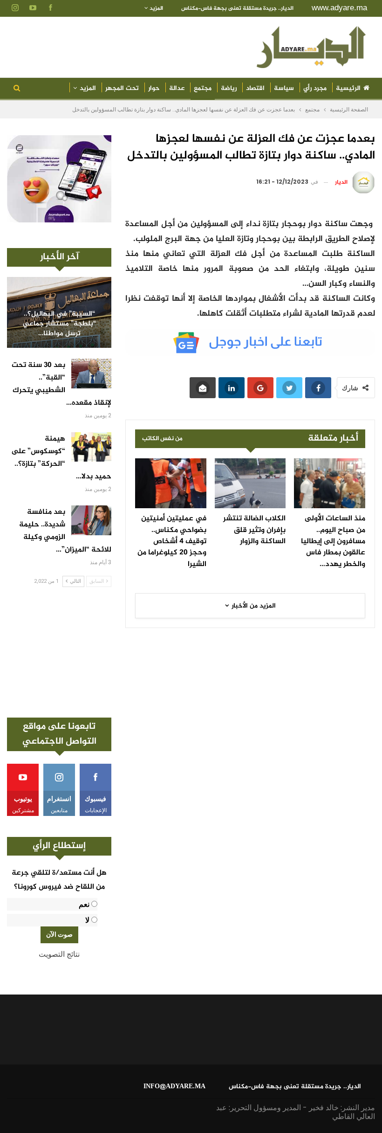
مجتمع (202, 88)
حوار (154, 88)
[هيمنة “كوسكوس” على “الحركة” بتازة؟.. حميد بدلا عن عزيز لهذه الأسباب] (91, 447)
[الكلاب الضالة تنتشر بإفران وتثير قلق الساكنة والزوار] (250, 483)
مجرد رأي (315, 88)
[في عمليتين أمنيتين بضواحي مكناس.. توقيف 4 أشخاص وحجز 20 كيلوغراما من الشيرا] (170, 483)
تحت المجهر (122, 88)
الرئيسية (348, 88)
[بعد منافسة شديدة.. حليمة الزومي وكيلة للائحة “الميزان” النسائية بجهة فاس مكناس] (91, 520)
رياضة (229, 88)
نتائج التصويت (59, 954)
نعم (84, 904)
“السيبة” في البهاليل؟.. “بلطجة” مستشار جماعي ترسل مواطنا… (59, 324)
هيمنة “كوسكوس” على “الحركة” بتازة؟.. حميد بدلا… (61, 458)
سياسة (284, 88)
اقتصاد (255, 88)
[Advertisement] (59, 652)
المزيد (155, 8)
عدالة (176, 88)
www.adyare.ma (339, 7)
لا (87, 920)
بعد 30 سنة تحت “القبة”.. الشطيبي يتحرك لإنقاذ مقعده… (61, 384)
